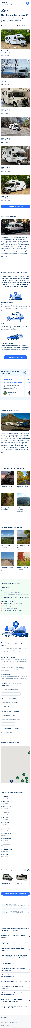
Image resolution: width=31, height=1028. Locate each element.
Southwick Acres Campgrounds (10, 711)
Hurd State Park (6, 707)
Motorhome (10, 20)
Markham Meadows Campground (11, 702)
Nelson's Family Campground (10, 689)
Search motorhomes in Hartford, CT (15, 893)
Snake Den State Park (22, 567)
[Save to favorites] (28, 31)
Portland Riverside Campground (11, 694)
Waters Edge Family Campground (11, 719)
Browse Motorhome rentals (15, 206)
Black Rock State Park (7, 545)
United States (18, 20)
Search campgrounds (6, 732)
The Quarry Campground (9, 698)
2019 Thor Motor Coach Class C (12, 382)
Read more (4, 256)
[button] (11, 781)
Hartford (10, 21)
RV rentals (3, 20)
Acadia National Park (6, 486)
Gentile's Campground (8, 724)
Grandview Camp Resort (9, 715)
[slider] (7, 53)
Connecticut (3, 21)
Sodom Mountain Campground (10, 728)
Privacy (7, 1025)
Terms (2, 1025)
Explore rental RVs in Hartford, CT (15, 357)
